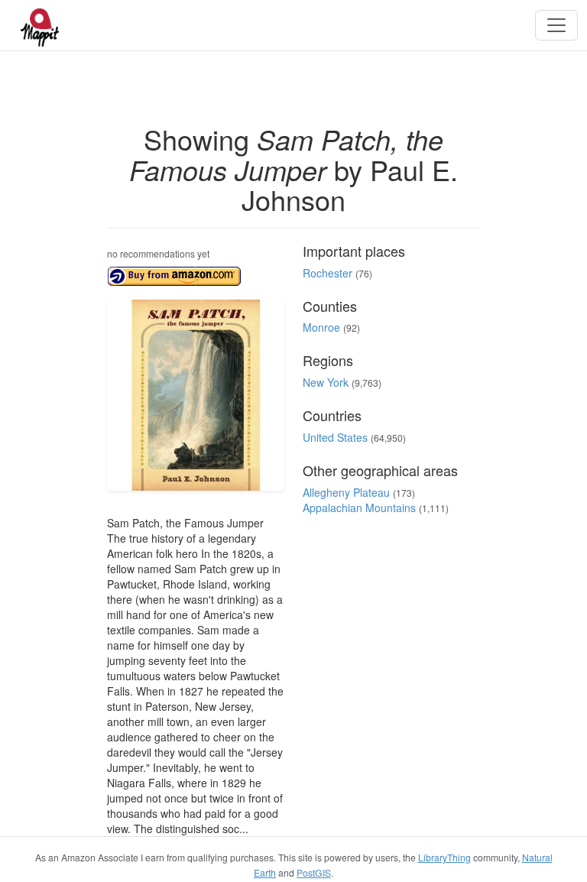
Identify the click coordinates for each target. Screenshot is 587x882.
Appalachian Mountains (359, 507)
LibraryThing (444, 857)
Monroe (321, 327)
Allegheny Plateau (346, 492)
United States (335, 437)
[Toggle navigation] (556, 25)
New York (326, 382)
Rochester (327, 272)
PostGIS (314, 872)
